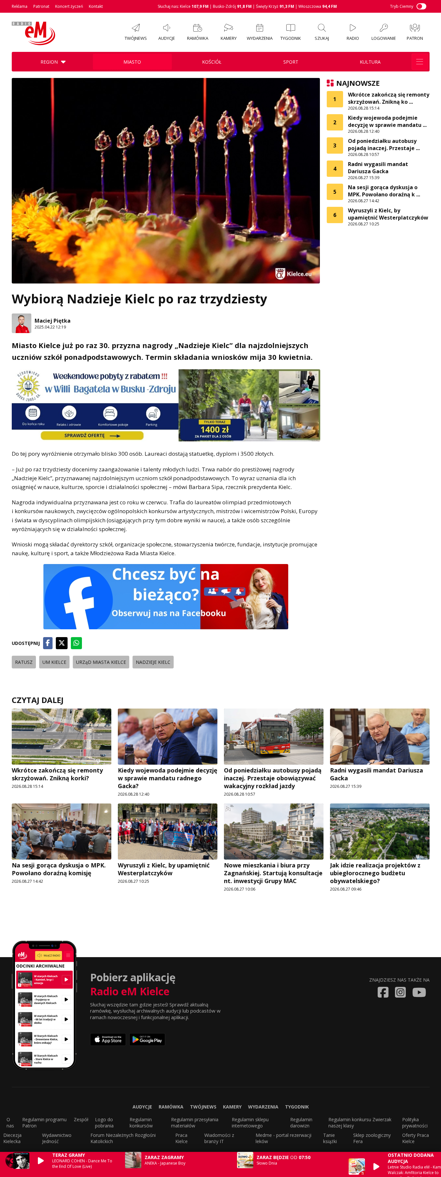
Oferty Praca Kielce (415, 1138)
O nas (10, 1122)
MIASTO (132, 62)
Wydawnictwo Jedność (56, 1138)
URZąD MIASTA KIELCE (101, 662)
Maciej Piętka (53, 320)
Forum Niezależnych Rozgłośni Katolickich (123, 1138)
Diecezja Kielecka (12, 1138)
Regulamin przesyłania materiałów (194, 1122)
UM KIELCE (54, 662)
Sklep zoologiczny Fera (372, 1138)
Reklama (19, 6)
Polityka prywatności (415, 1122)
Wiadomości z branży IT (219, 1138)
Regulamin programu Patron (44, 1122)
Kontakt (96, 6)
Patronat (41, 6)
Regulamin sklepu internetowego (250, 1122)
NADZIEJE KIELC (153, 662)
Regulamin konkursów (141, 1122)
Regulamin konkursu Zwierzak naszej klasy (359, 1122)
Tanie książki (330, 1138)
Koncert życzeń (69, 6)
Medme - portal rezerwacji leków (283, 1138)
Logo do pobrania (104, 1122)
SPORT (290, 62)
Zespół (81, 1119)
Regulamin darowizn (301, 1122)
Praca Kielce (181, 1138)
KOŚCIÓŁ (211, 62)
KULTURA (370, 62)
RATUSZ (24, 662)
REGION (49, 62)
